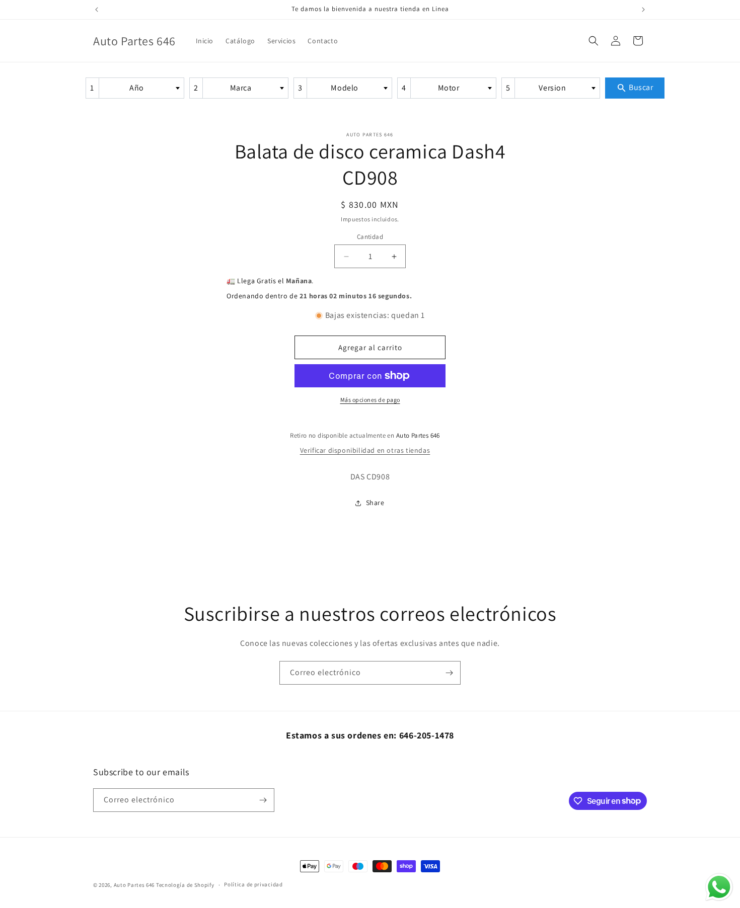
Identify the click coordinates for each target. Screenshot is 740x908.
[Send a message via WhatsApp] (719, 887)
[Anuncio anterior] (97, 9)
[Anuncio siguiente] (643, 9)
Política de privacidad (253, 884)
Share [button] (375, 502)
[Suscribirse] (449, 673)
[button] (593, 41)
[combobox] (135, 88)
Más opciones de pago (370, 399)
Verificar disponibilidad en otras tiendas (365, 450)
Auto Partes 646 (134, 884)
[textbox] (140, 88)
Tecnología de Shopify (185, 884)
